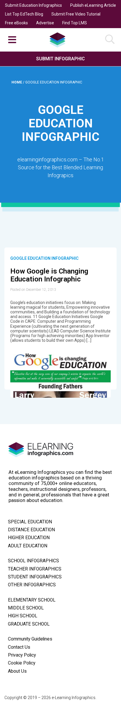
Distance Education (31, 529)
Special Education (30, 522)
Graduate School (29, 624)
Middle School (26, 608)
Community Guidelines (30, 639)
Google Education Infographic (44, 258)
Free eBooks (16, 23)
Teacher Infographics (34, 569)
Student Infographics (35, 577)
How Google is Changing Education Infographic (49, 275)
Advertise (45, 23)
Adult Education (27, 546)
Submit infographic (60, 59)
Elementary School (32, 600)
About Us (17, 671)
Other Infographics (32, 584)
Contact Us (19, 647)
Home (17, 82)
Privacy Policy (22, 655)
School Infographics (33, 560)
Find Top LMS (74, 23)
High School (22, 616)
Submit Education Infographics (33, 5)
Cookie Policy (21, 663)
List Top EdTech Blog (24, 14)
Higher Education (29, 537)
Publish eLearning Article (93, 5)
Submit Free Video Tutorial (75, 14)
